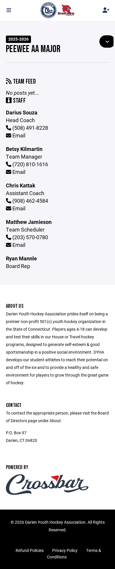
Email (18, 135)
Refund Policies (30, 550)
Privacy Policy (65, 550)
